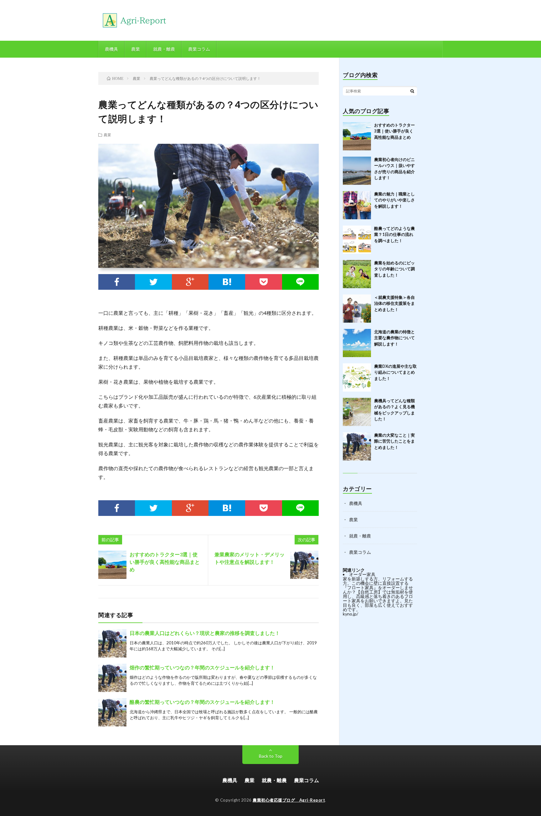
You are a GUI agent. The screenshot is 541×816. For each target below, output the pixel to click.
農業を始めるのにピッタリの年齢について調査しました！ (394, 269)
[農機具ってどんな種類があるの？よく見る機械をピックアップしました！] (357, 412)
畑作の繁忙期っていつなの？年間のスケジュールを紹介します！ (202, 667)
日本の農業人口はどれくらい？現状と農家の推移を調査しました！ (205, 633)
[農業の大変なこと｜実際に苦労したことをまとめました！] (357, 446)
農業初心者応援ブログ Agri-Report (289, 800)
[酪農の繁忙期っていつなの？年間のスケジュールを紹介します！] (112, 712)
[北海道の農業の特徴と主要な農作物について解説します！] (357, 343)
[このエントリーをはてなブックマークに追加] (227, 282)
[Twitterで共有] (153, 282)
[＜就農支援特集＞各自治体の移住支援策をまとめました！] (357, 308)
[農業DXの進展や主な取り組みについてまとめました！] (357, 377)
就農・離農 (164, 49)
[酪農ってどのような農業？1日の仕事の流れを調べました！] (357, 240)
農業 (135, 49)
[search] (412, 91)
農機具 (111, 49)
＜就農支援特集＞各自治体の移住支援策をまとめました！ (394, 303)
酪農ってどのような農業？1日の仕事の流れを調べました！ (394, 234)
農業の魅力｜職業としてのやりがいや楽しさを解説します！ (394, 200)
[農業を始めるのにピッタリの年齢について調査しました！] (357, 274)
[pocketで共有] (263, 282)
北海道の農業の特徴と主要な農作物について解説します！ (394, 337)
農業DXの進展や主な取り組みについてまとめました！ (395, 372)
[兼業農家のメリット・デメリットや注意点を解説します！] (304, 565)
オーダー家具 (362, 574)
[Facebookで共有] (116, 282)
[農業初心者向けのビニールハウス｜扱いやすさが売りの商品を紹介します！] (357, 171)
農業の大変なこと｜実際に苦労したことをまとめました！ (394, 441)
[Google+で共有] (190, 282)
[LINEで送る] (300, 282)
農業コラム (199, 49)
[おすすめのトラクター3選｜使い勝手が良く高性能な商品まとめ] (112, 565)
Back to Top (270, 756)
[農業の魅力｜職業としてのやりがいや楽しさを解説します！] (357, 205)
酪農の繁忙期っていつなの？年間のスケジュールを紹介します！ (202, 702)
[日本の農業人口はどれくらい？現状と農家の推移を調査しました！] (112, 643)
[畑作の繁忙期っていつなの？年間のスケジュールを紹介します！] (112, 678)
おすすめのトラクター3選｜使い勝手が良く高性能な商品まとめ (165, 561)
